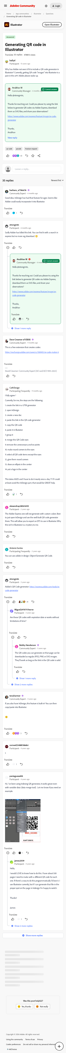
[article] (33, 201)
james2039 (19, 860)
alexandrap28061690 (19, 506)
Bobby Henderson (27, 645)
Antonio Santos (16, 548)
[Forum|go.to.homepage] (22, 5)
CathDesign (15, 387)
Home (8, 13)
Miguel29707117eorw (23, 609)
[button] (5, 6)
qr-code (9, 149)
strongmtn (14, 224)
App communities (22, 13)
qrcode (18, 149)
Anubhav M (17, 87)
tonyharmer (15, 695)
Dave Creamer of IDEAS (20, 339)
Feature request (31, 149)
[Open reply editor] (33, 168)
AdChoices (13, 1049)
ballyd (12, 60)
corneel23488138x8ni (19, 745)
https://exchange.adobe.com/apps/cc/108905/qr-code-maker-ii (32, 352)
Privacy (40, 1039)
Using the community (14, 1039)
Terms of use (30, 1039)
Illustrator (37, 13)
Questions (49, 13)
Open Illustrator (52, 24)
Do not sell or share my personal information (40, 1044)
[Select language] (46, 5)
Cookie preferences (13, 1044)
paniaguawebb (16, 776)
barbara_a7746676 (18, 190)
